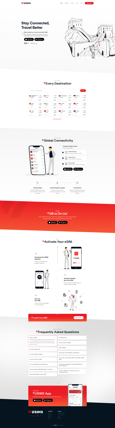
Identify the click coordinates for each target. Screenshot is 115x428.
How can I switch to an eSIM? (35, 359)
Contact (81, 3)
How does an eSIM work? (34, 349)
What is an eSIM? (33, 337)
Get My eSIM (89, 3)
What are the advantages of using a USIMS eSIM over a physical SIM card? (70, 365)
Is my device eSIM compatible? (36, 354)
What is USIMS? (62, 347)
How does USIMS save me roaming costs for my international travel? (69, 371)
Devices (72, 3)
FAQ (77, 3)
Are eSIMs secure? (63, 337)
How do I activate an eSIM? (65, 342)
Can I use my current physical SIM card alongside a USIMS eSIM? (71, 358)
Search (83, 90)
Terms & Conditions (61, 413)
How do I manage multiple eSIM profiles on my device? (41, 369)
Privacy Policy (60, 414)
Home (61, 3)
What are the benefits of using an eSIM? (37, 374)
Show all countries (57, 119)
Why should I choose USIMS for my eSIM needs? (69, 352)
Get (39, 107)
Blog (49, 418)
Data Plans (67, 3)
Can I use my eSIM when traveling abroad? (38, 364)
